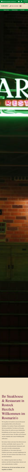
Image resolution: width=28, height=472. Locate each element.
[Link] (18, 1)
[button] (23, 6)
